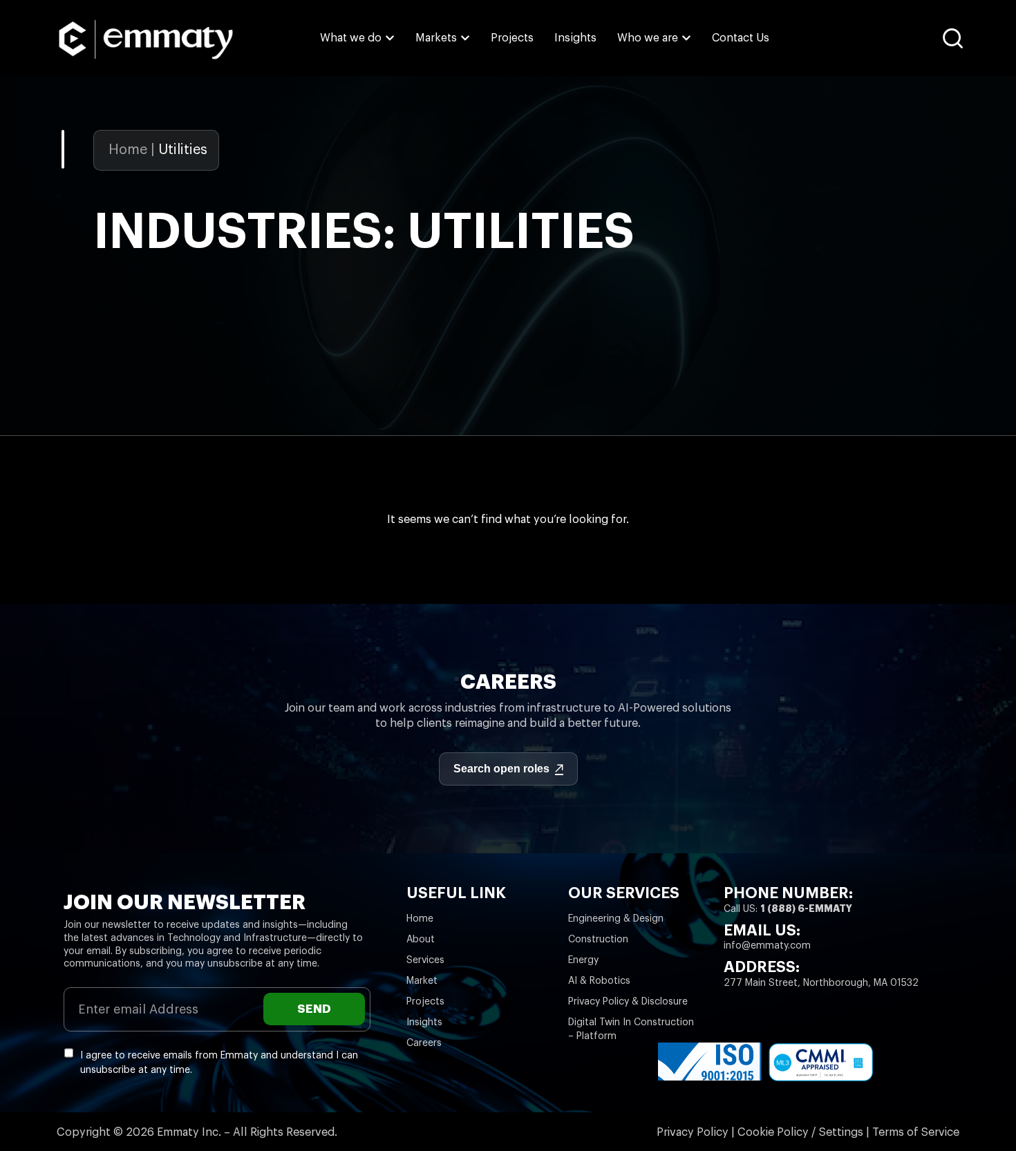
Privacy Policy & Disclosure (628, 1002)
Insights (424, 1022)
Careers (424, 1043)
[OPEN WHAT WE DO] (390, 38)
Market (422, 981)
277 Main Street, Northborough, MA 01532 (821, 983)
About (420, 939)
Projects (425, 1002)
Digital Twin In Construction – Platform (631, 1029)
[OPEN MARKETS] (465, 38)
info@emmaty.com (767, 946)
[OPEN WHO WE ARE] (686, 38)
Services (425, 960)
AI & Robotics (599, 981)
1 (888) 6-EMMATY (806, 908)
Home (128, 150)
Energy (583, 960)
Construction (598, 939)
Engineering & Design (616, 919)
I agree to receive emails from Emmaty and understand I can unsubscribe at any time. (219, 1063)
